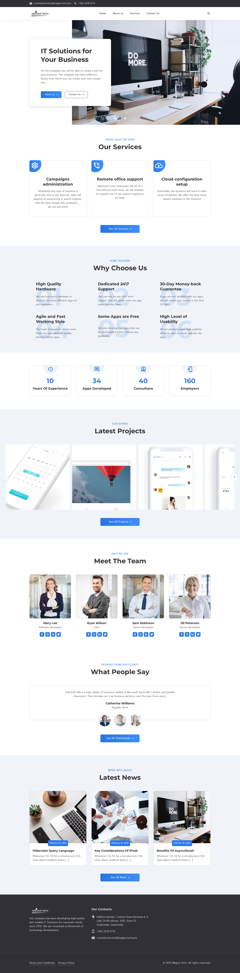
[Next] (234, 477)
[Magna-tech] (49, 910)
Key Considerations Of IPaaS (116, 850)
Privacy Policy (66, 963)
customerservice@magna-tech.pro (117, 938)
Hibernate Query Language (53, 850)
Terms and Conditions (42, 963)
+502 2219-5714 (106, 931)
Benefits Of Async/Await (175, 850)
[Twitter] (58, 634)
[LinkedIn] (53, 634)
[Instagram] (47, 634)
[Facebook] (42, 634)
